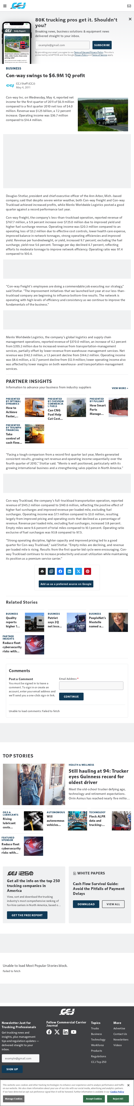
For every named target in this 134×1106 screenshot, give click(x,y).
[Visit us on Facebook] (49, 1031)
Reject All (118, 1098)
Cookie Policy (117, 1091)
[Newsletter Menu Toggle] (129, 5)
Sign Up (12, 1069)
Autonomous (56, 812)
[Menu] (5, 5)
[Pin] (87, 571)
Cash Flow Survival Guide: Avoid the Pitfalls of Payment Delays (99, 888)
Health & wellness (81, 764)
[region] (67, 1093)
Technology (97, 812)
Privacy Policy (81, 54)
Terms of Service (99, 54)
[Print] (42, 571)
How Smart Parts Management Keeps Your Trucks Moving (98, 410)
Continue (71, 696)
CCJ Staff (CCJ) (25, 83)
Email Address (69, 678)
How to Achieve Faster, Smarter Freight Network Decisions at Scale (13, 412)
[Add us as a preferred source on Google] (51, 571)
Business (13, 68)
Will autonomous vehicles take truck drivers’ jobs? (56, 821)
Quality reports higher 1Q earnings (13, 622)
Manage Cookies (14, 1098)
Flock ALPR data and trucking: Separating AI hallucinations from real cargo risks (99, 821)
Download (86, 904)
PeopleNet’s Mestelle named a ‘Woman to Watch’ (97, 622)
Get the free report (27, 915)
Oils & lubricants (10, 813)
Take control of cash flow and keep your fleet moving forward (13, 438)
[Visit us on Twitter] (57, 1031)
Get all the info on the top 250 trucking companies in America (33, 885)
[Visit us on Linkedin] (65, 1031)
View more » (120, 388)
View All (113, 904)
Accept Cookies (94, 1098)
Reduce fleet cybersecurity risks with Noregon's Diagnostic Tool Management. (12, 647)
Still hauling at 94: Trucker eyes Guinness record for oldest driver (98, 776)
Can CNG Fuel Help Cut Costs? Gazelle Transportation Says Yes (55, 414)
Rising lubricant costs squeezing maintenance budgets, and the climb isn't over (12, 823)
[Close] (128, 1085)
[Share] (60, 571)
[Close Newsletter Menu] (130, 19)
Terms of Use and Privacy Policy (88, 52)
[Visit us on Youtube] (73, 1031)
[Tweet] (78, 571)
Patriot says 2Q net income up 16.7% (56, 622)
